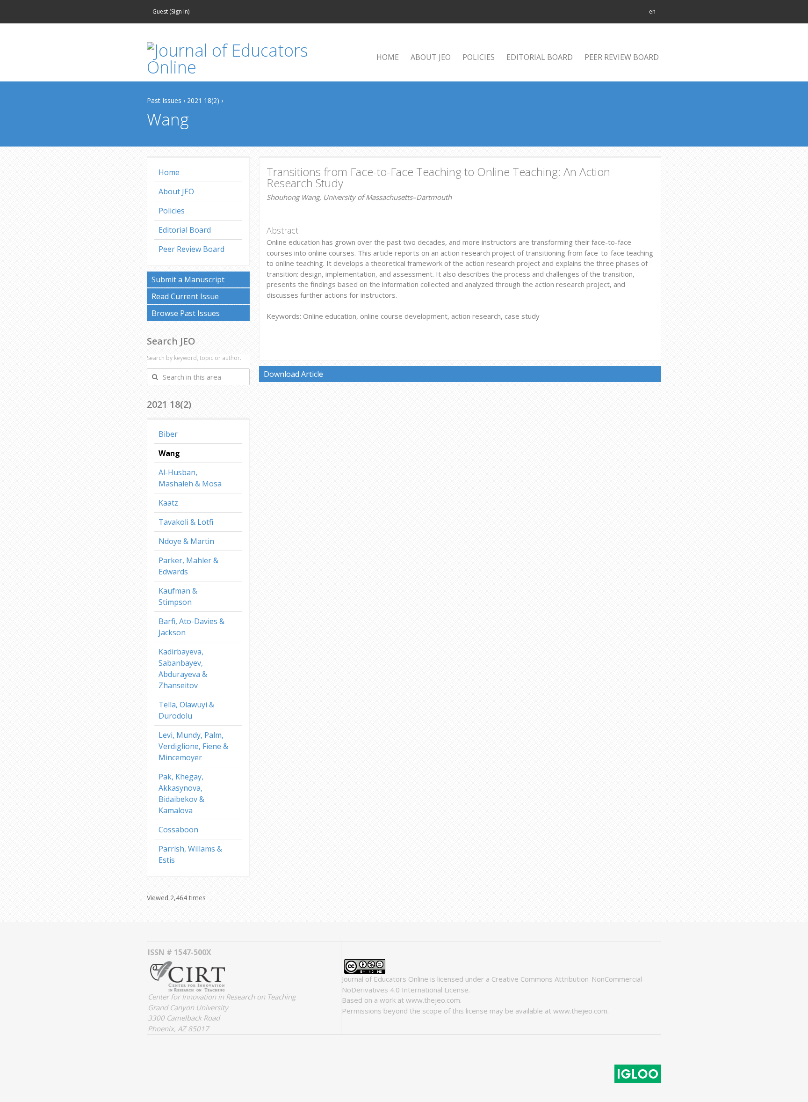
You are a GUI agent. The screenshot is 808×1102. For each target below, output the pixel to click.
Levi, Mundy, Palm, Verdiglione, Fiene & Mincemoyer (193, 746)
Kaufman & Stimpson (178, 596)
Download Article (293, 374)
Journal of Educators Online (385, 979)
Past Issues (164, 100)
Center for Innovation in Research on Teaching (222, 996)
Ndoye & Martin (186, 541)
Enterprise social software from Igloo (637, 1074)
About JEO (176, 191)
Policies (172, 211)
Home (169, 172)
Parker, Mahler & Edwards (188, 566)
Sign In (179, 11)
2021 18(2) (203, 100)
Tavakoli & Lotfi (186, 522)
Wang (169, 453)
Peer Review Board (191, 249)
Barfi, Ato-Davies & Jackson (191, 627)
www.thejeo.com (433, 1000)
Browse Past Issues (186, 313)
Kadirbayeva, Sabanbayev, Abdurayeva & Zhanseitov (183, 669)
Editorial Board (185, 230)
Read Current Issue (185, 296)
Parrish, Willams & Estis (190, 854)
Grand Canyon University (188, 1007)
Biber (168, 434)
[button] (652, 12)
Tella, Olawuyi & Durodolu (186, 710)
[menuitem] (384, 57)
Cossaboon (178, 829)
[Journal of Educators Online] (240, 59)
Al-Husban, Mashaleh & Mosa (190, 478)
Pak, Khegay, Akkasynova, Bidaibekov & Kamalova (181, 793)
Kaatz (168, 503)
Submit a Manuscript (188, 279)
